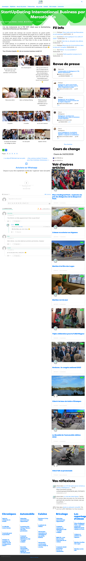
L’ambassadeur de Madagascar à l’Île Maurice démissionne (68, 72)
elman (12, 224)
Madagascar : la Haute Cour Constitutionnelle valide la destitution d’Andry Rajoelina (69, 117)
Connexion (61, 6)
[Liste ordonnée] (16, 203)
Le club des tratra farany (71, 496)
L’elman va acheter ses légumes (65, 232)
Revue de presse (21, 6)
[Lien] (24, 203)
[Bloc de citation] (20, 203)
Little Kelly (20, 226)
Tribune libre (31, 6)
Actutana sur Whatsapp (26, 167)
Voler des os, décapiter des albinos (72, 41)
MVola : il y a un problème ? (68, 50)
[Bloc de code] (22, 203)
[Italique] (11, 203)
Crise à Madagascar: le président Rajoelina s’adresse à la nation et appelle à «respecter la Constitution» (68, 133)
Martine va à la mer (60, 300)
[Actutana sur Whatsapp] (26, 163)
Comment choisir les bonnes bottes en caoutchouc (61, 549)
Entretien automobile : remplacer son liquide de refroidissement (25, 550)
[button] (68, 144)
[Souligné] (13, 203)
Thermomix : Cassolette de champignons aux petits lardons (42, 534)
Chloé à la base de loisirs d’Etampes (66, 401)
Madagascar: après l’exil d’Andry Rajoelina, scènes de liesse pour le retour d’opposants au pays (68, 86)
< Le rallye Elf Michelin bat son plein (14, 158)
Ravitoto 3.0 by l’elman (43, 519)
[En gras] (9, 203)
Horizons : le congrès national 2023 (66, 367)
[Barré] (15, 203)
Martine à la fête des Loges (63, 266)
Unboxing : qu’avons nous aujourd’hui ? (24, 520)
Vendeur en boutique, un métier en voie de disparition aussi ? (6, 542)
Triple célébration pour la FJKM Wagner (68, 334)
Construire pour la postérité (7, 533)
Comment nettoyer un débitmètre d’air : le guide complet (25, 539)
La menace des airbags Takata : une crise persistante (25, 529)
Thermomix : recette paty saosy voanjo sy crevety (43, 545)
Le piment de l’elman (42, 525)
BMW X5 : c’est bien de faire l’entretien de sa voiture (61, 540)
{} (25, 203)
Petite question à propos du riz (72, 54)
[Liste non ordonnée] (18, 203)
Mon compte (52, 6)
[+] (27, 203)
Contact (46, 6)
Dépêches (12, 6)
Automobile (27, 514)
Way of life (39, 6)
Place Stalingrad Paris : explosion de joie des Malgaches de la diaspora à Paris (67, 197)
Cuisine (42, 514)
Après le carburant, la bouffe (71, 507)
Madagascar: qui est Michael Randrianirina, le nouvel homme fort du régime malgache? (68, 100)
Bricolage (62, 514)
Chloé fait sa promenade (62, 471)
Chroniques (5, 6)
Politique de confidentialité (34, 557)
